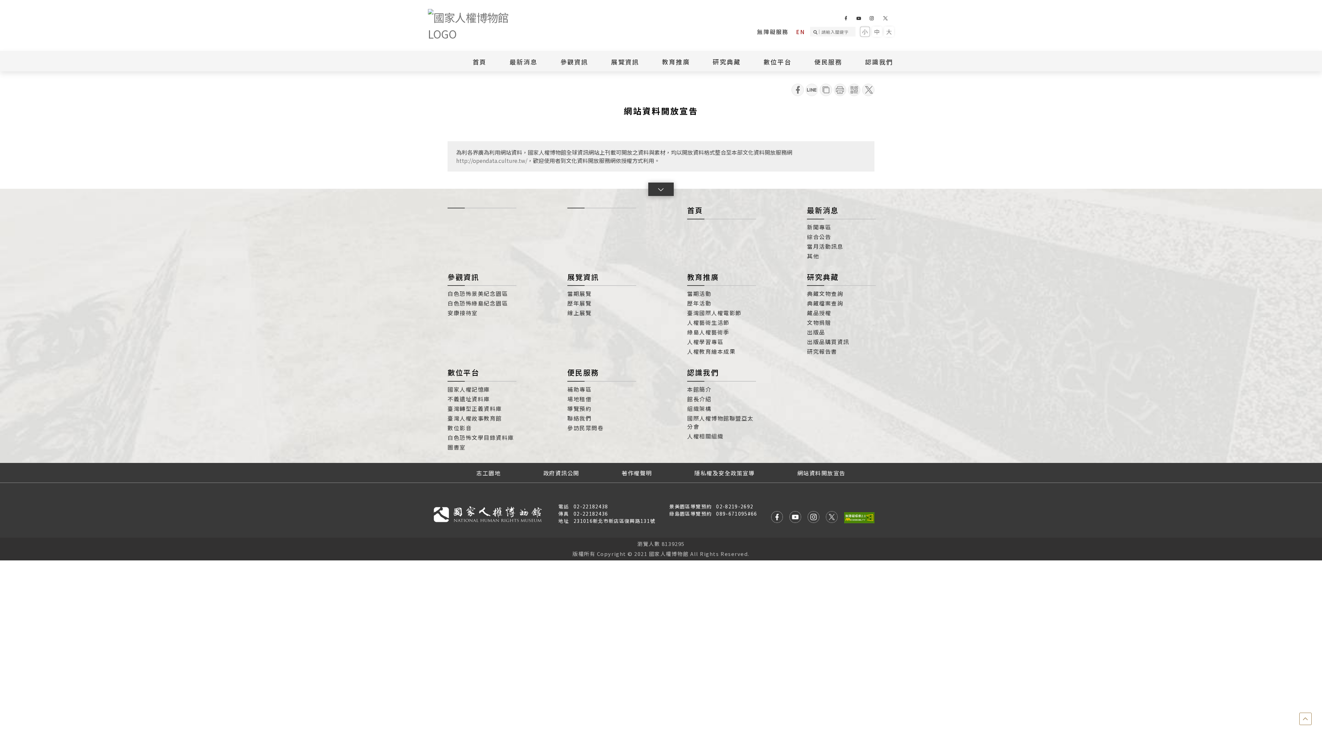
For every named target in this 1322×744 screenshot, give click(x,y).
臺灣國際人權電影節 (714, 313)
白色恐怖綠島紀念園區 (478, 303)
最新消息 (523, 61)
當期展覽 (579, 293)
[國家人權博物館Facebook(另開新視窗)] (845, 18)
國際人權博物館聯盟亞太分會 (720, 422)
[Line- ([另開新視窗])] (812, 90)
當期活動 (699, 293)
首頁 (480, 61)
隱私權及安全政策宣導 (724, 473)
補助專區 (579, 389)
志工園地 (488, 473)
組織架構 (699, 408)
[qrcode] (854, 90)
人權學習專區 (705, 342)
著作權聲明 (637, 473)
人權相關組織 (705, 436)
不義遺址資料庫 (469, 399)
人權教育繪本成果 (711, 351)
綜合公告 (819, 236)
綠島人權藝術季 (708, 332)
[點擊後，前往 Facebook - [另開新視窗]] (777, 518)
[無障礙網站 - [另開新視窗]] (859, 517)
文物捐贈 (819, 322)
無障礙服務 (772, 32)
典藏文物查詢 (825, 293)
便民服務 (583, 372)
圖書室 (457, 447)
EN (800, 32)
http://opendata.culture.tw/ (491, 160)
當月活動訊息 (825, 246)
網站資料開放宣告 (821, 473)
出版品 (816, 332)
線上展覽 (579, 313)
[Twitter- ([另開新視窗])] (868, 90)
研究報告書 (822, 351)
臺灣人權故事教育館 (475, 418)
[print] (840, 90)
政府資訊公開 (561, 473)
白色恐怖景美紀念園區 (478, 293)
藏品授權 (819, 313)
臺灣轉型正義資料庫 (475, 408)
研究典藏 (823, 277)
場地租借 (579, 399)
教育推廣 (703, 277)
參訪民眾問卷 (585, 428)
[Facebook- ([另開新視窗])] (797, 90)
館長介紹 (699, 399)
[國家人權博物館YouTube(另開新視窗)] (858, 18)
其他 (813, 256)
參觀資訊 (463, 277)
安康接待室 (463, 313)
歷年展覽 (579, 303)
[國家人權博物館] (479, 25)
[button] (661, 189)
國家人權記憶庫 (469, 389)
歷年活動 (699, 303)
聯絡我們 (579, 418)
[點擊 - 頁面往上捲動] (1305, 719)
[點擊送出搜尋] (816, 32)
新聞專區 (819, 227)
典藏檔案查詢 (825, 303)
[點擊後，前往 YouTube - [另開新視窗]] (795, 518)
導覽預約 (579, 408)
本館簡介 (699, 389)
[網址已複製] (826, 90)
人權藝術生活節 (708, 322)
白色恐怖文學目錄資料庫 (481, 437)
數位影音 (460, 428)
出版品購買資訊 (828, 342)
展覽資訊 (583, 277)
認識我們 (703, 372)
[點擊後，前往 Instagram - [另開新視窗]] (813, 518)
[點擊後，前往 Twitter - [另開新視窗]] (832, 518)
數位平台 (463, 372)
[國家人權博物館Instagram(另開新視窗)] (871, 18)
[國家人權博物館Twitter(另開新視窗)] (886, 18)
